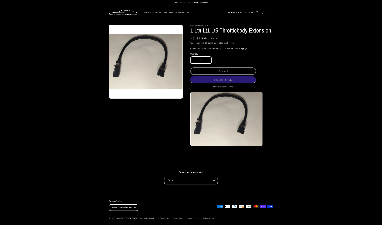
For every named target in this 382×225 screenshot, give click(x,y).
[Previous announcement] (110, 3)
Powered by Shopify (147, 218)
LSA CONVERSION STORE (127, 218)
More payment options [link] (223, 87)
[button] (151, 12)
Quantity (194, 54)
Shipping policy (209, 218)
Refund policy (163, 218)
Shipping (209, 43)
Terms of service (193, 218)
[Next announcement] (272, 3)
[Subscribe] (214, 180)
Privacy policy (177, 218)
